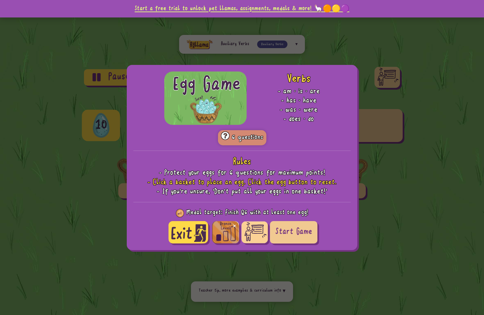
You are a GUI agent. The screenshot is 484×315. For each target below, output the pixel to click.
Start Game (293, 232)
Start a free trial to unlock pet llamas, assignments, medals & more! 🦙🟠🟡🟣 (242, 8)
